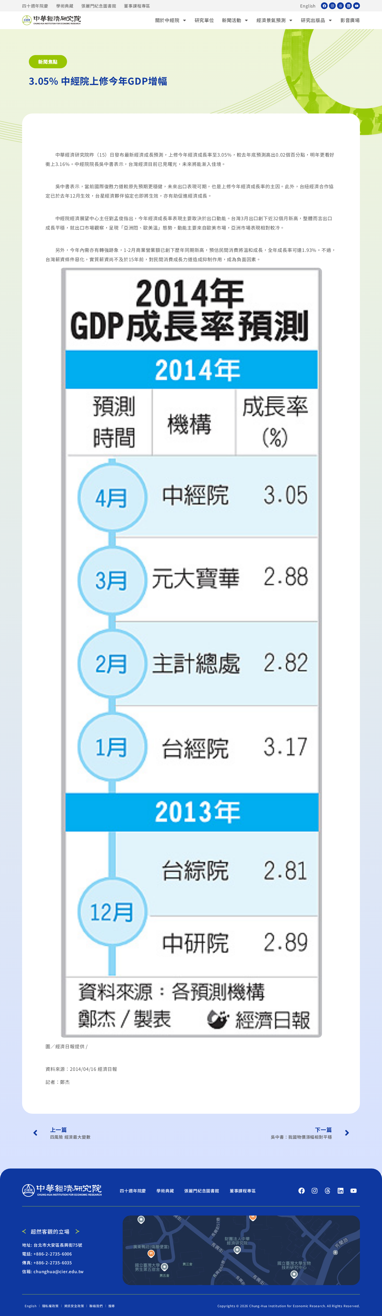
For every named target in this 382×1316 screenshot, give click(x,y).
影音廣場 (350, 20)
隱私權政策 (50, 1306)
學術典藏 (65, 6)
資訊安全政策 (74, 1306)
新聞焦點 (48, 61)
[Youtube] (356, 5)
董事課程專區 (137, 6)
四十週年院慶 (35, 6)
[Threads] (340, 5)
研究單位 (204, 20)
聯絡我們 (96, 1306)
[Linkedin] (348, 5)
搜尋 (111, 1306)
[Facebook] (324, 5)
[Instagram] (332, 5)
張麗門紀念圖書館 (98, 6)
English (308, 6)
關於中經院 (167, 20)
